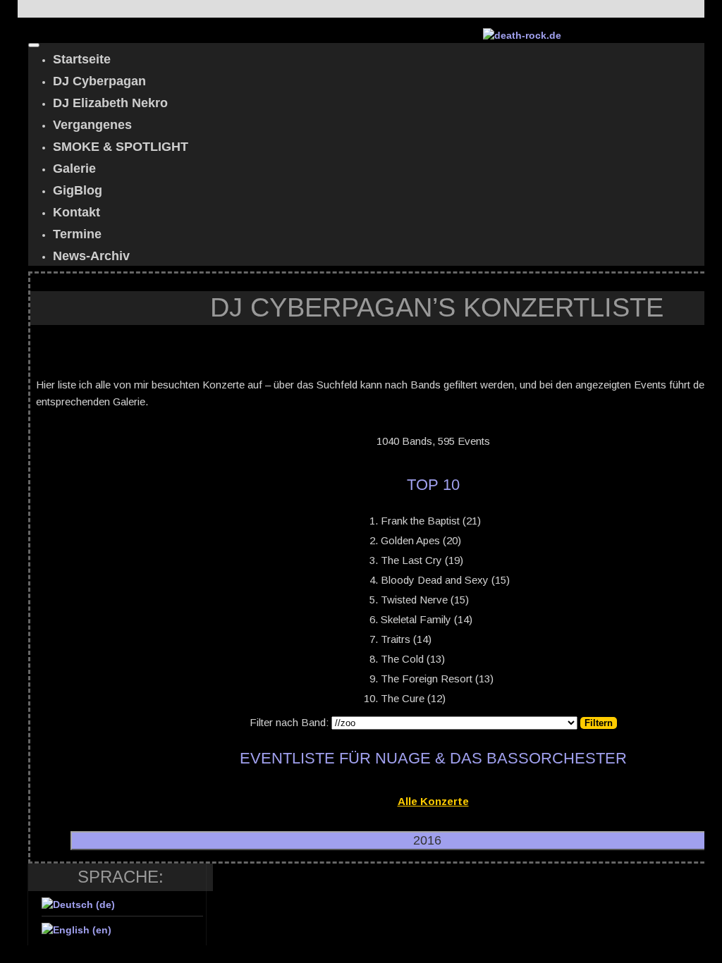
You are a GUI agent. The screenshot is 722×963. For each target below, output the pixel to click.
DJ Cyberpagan (99, 81)
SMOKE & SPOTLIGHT (120, 147)
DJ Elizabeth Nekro (110, 103)
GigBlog (77, 190)
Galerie (74, 168)
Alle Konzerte (433, 801)
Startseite (82, 59)
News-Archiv (91, 256)
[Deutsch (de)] (78, 904)
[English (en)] (76, 930)
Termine (77, 234)
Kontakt (76, 212)
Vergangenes (92, 125)
